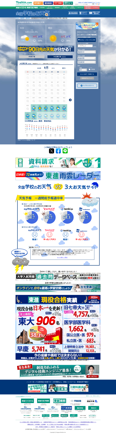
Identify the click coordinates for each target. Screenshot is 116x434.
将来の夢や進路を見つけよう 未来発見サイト (76, 424)
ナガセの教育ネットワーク (23, 396)
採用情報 (90, 2)
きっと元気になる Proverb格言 (55, 424)
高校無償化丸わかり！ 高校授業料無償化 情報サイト (82, 422)
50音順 (93, 69)
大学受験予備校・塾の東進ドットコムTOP (35, 429)
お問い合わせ (69, 429)
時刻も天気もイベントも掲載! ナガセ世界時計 (68, 426)
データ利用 (88, 429)
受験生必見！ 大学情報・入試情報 (36, 424)
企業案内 (85, 2)
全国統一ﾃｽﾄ (80, 2)
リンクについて (60, 429)
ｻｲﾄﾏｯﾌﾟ (94, 2)
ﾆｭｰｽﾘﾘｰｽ (98, 2)
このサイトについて (50, 429)
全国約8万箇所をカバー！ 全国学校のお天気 (55, 422)
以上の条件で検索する (87, 74)
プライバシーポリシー (79, 429)
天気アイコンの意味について (26, 140)
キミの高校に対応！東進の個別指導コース (31, 422)
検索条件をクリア (87, 78)
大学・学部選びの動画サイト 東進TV (45, 426)
